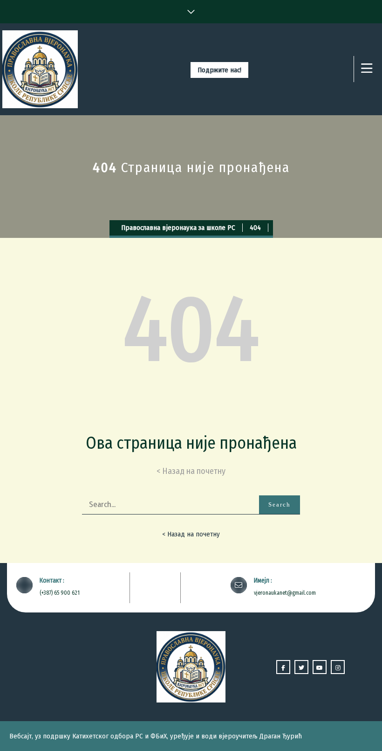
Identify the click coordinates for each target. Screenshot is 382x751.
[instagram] (338, 667)
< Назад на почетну (191, 534)
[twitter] (301, 667)
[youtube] (320, 667)
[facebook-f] (283, 667)
